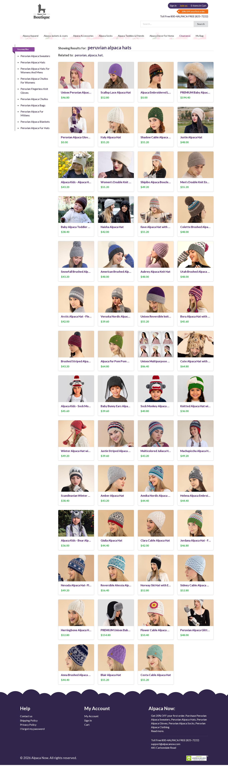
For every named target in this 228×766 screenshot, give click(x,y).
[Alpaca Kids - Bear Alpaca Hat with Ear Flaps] (76, 523)
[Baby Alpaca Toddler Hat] (76, 209)
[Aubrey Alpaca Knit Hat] (156, 254)
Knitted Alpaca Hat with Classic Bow (195, 406)
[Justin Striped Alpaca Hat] (116, 433)
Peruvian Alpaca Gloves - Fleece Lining (76, 137)
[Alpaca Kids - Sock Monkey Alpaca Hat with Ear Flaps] (76, 389)
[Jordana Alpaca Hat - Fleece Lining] (195, 523)
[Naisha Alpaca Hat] (116, 209)
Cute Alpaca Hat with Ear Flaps (195, 361)
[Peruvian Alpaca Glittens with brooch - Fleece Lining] (195, 613)
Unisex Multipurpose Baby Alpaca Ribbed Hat (156, 361)
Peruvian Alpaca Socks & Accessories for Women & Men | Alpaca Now (41, 8)
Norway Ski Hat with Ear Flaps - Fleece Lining (156, 585)
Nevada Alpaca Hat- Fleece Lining (76, 585)
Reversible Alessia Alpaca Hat (116, 585)
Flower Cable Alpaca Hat (156, 630)
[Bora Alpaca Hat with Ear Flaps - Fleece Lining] (195, 299)
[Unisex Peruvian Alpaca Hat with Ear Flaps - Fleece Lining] (76, 75)
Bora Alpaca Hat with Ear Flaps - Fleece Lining (195, 316)
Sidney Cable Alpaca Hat (195, 585)
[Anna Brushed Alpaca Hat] (76, 657)
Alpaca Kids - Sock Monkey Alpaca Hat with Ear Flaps (76, 406)
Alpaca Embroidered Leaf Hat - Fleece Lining (156, 92)
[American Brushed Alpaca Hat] (116, 254)
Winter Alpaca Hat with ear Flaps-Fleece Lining (76, 451)
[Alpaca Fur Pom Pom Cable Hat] (116, 344)
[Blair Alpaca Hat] (116, 657)
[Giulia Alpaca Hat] (116, 523)
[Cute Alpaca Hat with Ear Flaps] (195, 344)
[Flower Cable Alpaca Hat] (156, 613)
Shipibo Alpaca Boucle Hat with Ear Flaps (156, 182)
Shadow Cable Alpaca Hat (156, 137)
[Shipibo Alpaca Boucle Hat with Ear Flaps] (156, 165)
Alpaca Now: (162, 708)
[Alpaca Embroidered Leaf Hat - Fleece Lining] (156, 75)
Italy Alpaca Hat (111, 137)
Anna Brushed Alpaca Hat (76, 675)
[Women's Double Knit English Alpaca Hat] (116, 165)
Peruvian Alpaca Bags (33, 105)
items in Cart (198, 5)
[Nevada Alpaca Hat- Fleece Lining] (76, 568)
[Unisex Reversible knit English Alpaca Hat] (156, 299)
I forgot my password (32, 728)
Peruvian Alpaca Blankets (35, 121)
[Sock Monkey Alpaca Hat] (156, 389)
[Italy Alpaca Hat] (116, 120)
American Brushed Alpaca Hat (116, 271)
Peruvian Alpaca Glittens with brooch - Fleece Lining (195, 630)
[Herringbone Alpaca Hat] (76, 613)
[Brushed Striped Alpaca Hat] (76, 344)
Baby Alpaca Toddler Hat (76, 227)
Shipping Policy (29, 720)
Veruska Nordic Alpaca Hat (116, 316)
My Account (91, 716)
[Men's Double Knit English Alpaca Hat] (195, 165)
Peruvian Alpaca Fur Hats (35, 128)
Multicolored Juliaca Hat (156, 451)
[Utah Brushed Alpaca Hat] (195, 254)
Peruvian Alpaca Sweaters (35, 56)
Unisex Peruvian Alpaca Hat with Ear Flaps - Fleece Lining (76, 92)
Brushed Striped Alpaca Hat (76, 361)
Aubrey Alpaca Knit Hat (155, 271)
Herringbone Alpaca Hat (76, 630)
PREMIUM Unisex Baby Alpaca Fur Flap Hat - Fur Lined (116, 630)
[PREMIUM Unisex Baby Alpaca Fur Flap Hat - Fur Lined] (116, 613)
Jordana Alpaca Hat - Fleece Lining (195, 540)
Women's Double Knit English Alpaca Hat (116, 182)
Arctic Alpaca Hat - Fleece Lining (76, 316)
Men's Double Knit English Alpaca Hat (195, 182)
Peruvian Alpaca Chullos (34, 98)
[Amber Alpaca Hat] (116, 478)
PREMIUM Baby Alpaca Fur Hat (195, 92)
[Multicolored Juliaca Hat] (156, 433)
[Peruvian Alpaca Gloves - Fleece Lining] (76, 120)
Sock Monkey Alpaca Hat (156, 406)
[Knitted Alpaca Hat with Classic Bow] (195, 389)
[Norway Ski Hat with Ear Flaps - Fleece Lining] (156, 568)
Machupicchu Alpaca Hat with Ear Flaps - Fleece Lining (195, 451)
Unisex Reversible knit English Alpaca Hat (156, 316)
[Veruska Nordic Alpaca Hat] (116, 299)
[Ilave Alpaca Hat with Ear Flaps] (156, 209)
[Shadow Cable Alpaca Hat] (156, 120)
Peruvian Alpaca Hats (33, 62)
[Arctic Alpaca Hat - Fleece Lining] (76, 299)
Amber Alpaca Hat (112, 495)
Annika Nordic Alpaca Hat (156, 495)
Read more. (157, 730)
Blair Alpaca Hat (111, 675)
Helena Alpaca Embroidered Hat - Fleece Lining (195, 495)
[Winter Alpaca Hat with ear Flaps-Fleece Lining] (76, 433)
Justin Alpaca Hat (191, 137)
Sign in (173, 5)
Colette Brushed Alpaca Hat (195, 227)
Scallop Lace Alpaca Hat (116, 92)
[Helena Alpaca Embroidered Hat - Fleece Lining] (195, 478)
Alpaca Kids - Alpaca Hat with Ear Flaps (76, 182)
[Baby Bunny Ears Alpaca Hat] (116, 389)
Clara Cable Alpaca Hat (155, 540)
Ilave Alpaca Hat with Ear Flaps (156, 227)
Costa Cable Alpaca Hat (156, 675)
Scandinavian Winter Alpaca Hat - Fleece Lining (76, 495)
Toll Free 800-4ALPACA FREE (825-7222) (184, 16)
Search (201, 23)
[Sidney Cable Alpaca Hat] (195, 568)
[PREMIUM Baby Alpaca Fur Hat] (195, 75)
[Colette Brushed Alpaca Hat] (195, 209)
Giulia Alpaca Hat (111, 540)
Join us (183, 5)
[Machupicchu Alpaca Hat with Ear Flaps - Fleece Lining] (195, 433)
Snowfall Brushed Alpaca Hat (76, 271)
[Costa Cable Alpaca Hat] (156, 657)
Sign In (88, 720)
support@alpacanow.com (165, 744)
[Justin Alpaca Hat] (195, 120)
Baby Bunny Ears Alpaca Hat (116, 406)
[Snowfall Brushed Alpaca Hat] (76, 254)
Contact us (26, 716)
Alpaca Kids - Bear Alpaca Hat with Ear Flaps (76, 540)
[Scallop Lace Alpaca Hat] (116, 75)
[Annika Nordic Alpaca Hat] (156, 478)
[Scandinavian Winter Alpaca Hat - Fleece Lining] (76, 478)
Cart (86, 724)
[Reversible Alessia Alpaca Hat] (116, 568)
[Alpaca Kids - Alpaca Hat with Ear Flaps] (76, 165)
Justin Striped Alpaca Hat (116, 451)
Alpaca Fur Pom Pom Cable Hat (116, 361)
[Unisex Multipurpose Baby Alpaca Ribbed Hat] (156, 344)
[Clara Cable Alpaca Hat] (156, 523)
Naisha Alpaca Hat (112, 227)
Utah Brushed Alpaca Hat (195, 271)
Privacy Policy (28, 724)
